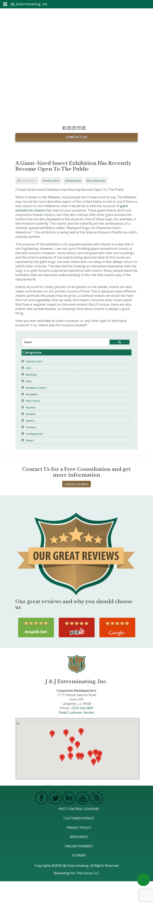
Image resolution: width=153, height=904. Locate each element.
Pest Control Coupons (79, 809)
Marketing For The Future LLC (76, 873)
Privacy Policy (79, 827)
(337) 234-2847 (82, 708)
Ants (28, 368)
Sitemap (79, 855)
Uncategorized (34, 434)
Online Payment (79, 846)
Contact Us (76, 137)
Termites (31, 427)
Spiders (30, 420)
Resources (79, 837)
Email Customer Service (76, 712)
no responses (97, 180)
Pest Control (52, 180)
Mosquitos (32, 394)
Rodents (30, 414)
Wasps (29, 440)
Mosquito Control (36, 388)
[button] (81, 756)
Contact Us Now (76, 484)
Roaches (30, 407)
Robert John (74, 180)
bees (28, 381)
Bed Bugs (31, 374)
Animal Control (34, 361)
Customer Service (79, 818)
